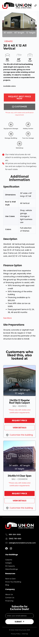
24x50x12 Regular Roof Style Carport (19, 401)
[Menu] (35, 5)
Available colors (9, 86)
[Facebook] (6, 548)
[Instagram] (11, 548)
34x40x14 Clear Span (19, 475)
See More (7, 318)
